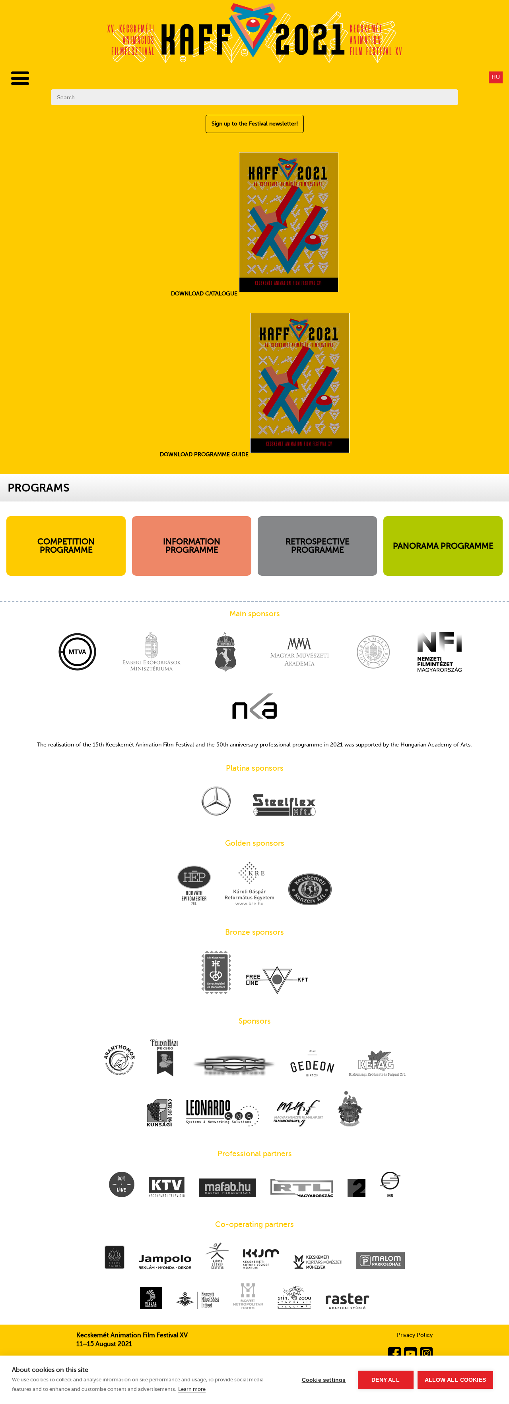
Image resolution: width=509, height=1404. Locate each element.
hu (496, 77)
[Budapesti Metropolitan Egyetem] (248, 1297)
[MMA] (299, 652)
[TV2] (356, 1189)
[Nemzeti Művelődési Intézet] (197, 1301)
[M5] (390, 1185)
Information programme (191, 546)
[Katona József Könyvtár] (217, 1256)
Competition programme (66, 546)
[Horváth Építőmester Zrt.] (194, 886)
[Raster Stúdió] (347, 1302)
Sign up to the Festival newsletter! (255, 124)
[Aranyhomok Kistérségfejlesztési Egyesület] (119, 1060)
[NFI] (440, 652)
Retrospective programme (318, 546)
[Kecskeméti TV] (167, 1188)
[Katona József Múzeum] (261, 1260)
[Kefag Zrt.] (377, 1064)
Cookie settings (324, 1380)
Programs (39, 488)
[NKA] (254, 706)
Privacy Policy (415, 1335)
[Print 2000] (294, 1298)
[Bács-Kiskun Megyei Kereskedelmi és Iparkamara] (216, 973)
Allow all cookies (455, 1380)
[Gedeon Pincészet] (312, 1064)
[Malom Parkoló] (380, 1261)
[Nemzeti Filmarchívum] (298, 1114)
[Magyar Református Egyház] (350, 1109)
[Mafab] (227, 1188)
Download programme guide (205, 454)
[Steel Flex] (284, 806)
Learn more (192, 1389)
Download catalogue (205, 294)
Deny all (385, 1380)
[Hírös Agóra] (114, 1258)
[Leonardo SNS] (222, 1114)
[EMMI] (151, 652)
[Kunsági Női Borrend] (159, 1113)
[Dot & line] (121, 1185)
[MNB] (373, 652)
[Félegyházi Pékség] (164, 1059)
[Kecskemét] (225, 652)
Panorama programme (443, 546)
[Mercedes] (216, 802)
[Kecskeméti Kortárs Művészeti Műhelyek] (317, 1263)
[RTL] (301, 1189)
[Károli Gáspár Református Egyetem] (249, 884)
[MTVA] (77, 652)
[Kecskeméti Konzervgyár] (310, 890)
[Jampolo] (165, 1263)
